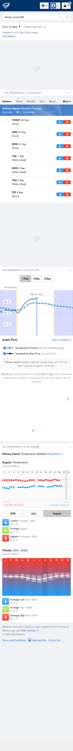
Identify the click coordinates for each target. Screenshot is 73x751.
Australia (7, 112)
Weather (7, 101)
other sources (28, 737)
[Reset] (60, 16)
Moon (52, 101)
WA (18, 112)
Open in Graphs (60, 446)
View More (54, 560)
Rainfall (31, 101)
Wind (19, 101)
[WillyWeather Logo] (8, 6)
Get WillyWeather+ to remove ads (22, 92)
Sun (42, 101)
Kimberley (29, 112)
